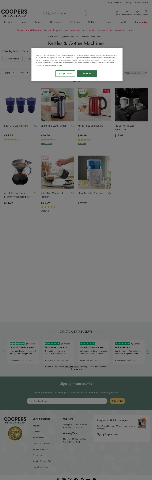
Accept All (87, 73)
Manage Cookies (65, 73)
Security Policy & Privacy (53, 65)
